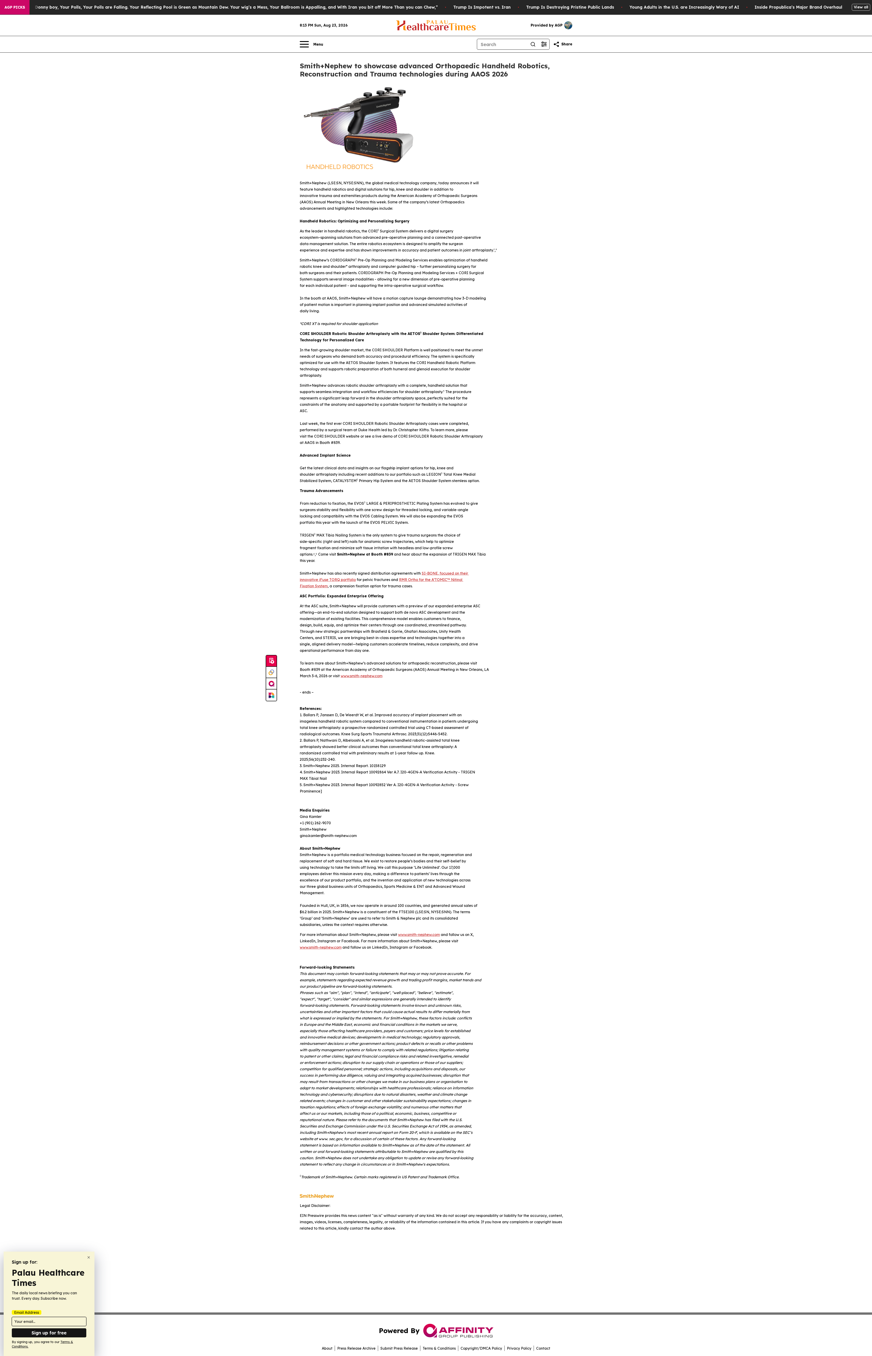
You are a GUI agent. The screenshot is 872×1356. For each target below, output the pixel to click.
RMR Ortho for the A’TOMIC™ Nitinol (431, 579)
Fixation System (314, 586)
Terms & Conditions (439, 1348)
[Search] (533, 44)
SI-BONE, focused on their (445, 573)
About (327, 1348)
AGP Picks (15, 7)
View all (861, 7)
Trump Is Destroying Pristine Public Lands (570, 7)
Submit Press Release (399, 1348)
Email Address (26, 1312)
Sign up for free (49, 1333)
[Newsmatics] (271, 695)
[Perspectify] (271, 672)
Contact (543, 1348)
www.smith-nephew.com (361, 676)
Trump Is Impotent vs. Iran (482, 7)
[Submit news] (271, 661)
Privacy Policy (519, 1348)
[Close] (89, 1257)
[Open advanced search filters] (543, 44)
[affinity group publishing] (271, 683)
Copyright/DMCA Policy (481, 1348)
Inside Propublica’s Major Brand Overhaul (798, 7)
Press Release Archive (356, 1348)
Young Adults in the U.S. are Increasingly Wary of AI (684, 7)
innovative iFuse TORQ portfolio (328, 579)
